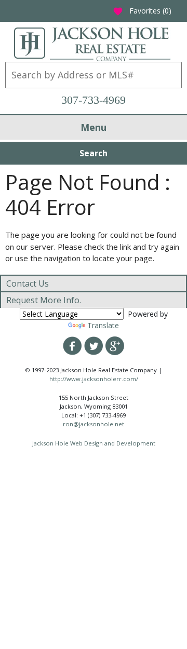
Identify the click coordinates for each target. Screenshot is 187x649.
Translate (103, 325)
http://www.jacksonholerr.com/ (93, 379)
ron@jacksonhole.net (93, 424)
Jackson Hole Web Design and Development (93, 443)
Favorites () (142, 11)
